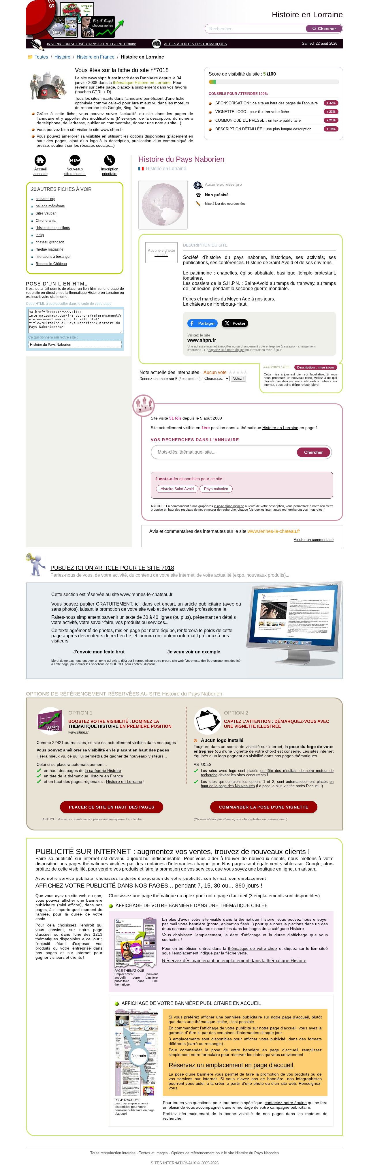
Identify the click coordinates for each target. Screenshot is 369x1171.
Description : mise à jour (315, 367)
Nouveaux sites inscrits (75, 171)
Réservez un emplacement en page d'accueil (231, 1065)
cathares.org (45, 199)
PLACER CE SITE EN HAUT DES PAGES (111, 807)
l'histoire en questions (53, 228)
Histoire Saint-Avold (177, 489)
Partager (206, 323)
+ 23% (331, 111)
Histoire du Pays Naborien (50, 345)
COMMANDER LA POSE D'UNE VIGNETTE (263, 807)
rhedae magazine (49, 249)
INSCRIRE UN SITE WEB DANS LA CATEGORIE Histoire (91, 44)
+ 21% (331, 120)
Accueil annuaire (40, 171)
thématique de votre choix (252, 948)
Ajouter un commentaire (314, 539)
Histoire (62, 56)
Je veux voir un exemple (193, 651)
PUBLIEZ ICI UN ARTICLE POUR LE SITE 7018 (112, 568)
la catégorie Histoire (103, 770)
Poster (239, 323)
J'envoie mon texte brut (99, 651)
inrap (40, 235)
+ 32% (331, 103)
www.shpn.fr (201, 340)
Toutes (38, 56)
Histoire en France (95, 56)
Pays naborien (216, 489)
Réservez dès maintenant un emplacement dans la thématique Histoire (234, 960)
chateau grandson (50, 242)
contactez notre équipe (286, 1102)
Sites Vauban (46, 213)
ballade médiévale (50, 206)
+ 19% (331, 129)
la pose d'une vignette (229, 506)
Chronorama (46, 221)
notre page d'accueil (290, 1017)
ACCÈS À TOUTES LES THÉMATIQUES (195, 44)
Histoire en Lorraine (307, 14)
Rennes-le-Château (51, 264)
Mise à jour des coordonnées (225, 203)
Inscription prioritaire (109, 171)
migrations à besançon (53, 257)
